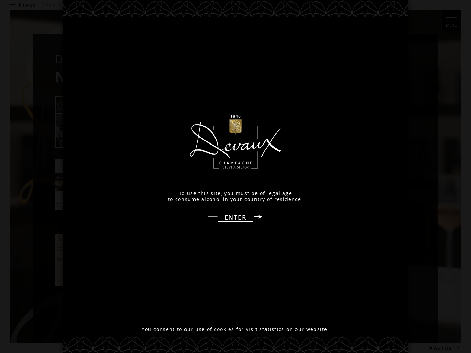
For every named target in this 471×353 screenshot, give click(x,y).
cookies (224, 329)
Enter (235, 217)
